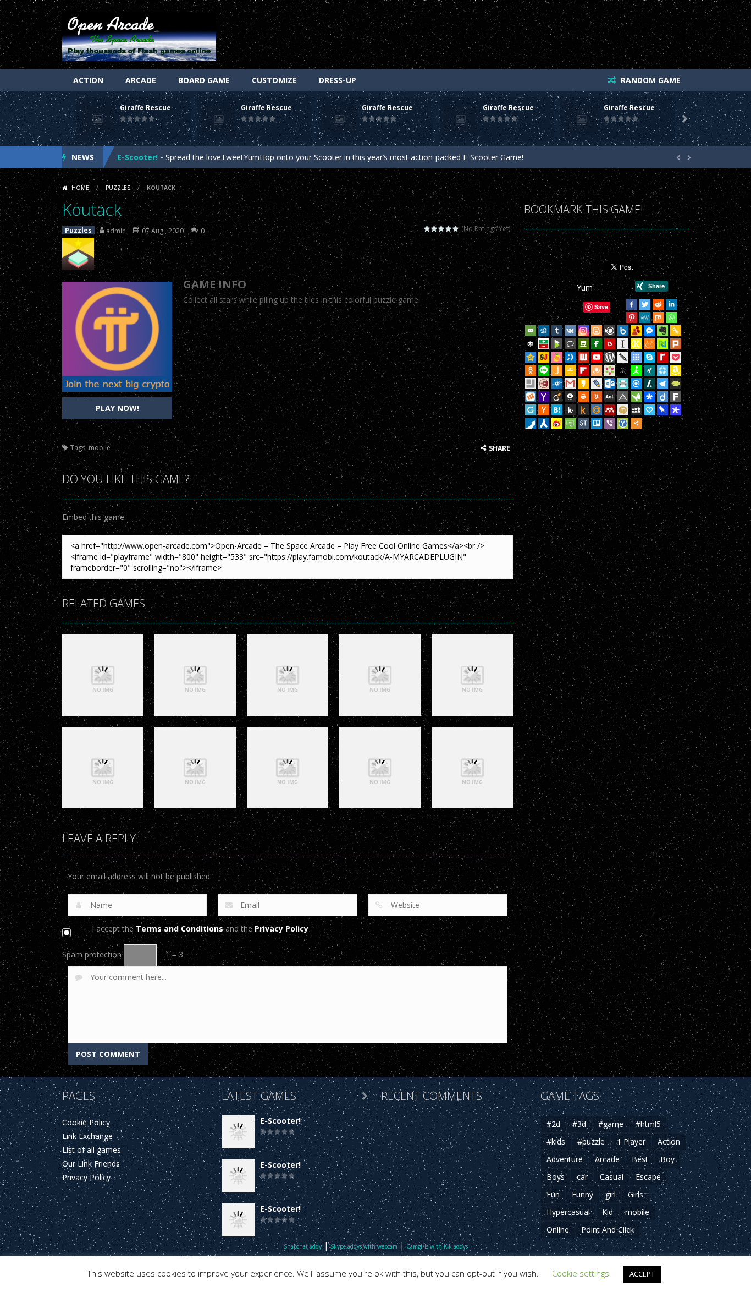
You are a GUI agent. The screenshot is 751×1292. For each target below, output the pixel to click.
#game (610, 1124)
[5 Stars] (456, 229)
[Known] (636, 343)
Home (80, 187)
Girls (635, 1194)
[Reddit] (658, 304)
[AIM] (636, 370)
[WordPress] (609, 357)
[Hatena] (556, 409)
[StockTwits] (583, 423)
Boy (667, 1159)
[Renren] (543, 423)
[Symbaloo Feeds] (636, 357)
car (582, 1176)
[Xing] (649, 370)
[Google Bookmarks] (609, 343)
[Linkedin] (671, 304)
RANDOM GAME (650, 80)
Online (557, 1229)
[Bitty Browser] (530, 383)
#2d (553, 1124)
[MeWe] (644, 317)
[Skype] (649, 357)
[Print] (583, 396)
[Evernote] (662, 330)
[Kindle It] (583, 409)
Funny (582, 1194)
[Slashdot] (649, 383)
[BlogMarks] (556, 343)
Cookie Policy (86, 1122)
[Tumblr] (556, 330)
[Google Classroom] (570, 370)
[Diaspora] (649, 396)
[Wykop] (530, 396)
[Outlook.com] (609, 383)
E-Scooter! (137, 157)
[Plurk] (675, 343)
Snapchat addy (303, 1246)
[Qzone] (530, 357)
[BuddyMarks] (636, 330)
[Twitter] (644, 304)
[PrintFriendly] (622, 383)
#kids (555, 1141)
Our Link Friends (91, 1163)
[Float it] (662, 370)
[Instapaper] (622, 343)
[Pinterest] (631, 317)
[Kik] (570, 409)
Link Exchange (87, 1136)
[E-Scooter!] (238, 1131)
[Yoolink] (622, 423)
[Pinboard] (662, 409)
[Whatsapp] (671, 317)
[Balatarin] (543, 343)
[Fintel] (596, 343)
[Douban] (583, 343)
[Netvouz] (662, 343)
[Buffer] (530, 343)
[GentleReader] (530, 409)
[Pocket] (675, 357)
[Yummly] (596, 396)
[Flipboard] (583, 370)
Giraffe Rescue (145, 107)
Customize (274, 80)
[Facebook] (631, 304)
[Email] (530, 330)
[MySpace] (636, 409)
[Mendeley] (609, 409)
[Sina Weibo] (556, 423)
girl (610, 1194)
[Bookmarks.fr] (609, 370)
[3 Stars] (441, 229)
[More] (636, 423)
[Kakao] (583, 383)
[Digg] (543, 330)
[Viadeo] (556, 396)
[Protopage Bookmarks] (675, 409)
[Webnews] (583, 357)
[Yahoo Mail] (543, 396)
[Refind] (636, 383)
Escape (648, 1176)
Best (640, 1159)
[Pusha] (530, 423)
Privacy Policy (281, 928)
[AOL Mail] (609, 396)
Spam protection (92, 954)
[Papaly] (649, 409)
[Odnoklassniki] (530, 370)
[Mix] (658, 317)
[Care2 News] (636, 396)
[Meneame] (649, 343)
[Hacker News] (543, 409)
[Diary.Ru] (543, 383)
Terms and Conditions (179, 928)
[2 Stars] (434, 229)
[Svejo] (556, 357)
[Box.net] (622, 330)
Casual (611, 1176)
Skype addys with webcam (363, 1246)
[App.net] (622, 396)
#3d (579, 1124)
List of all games (91, 1150)
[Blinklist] (609, 330)
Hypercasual (568, 1212)
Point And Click (607, 1229)
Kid (607, 1212)
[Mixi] (622, 409)
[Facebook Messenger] (649, 330)
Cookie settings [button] (580, 1273)
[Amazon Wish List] (675, 370)
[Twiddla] (622, 357)
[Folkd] (556, 383)
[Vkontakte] (570, 330)
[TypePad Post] (675, 383)
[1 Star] (427, 229)
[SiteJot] (543, 357)
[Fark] (675, 396)
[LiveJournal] (596, 383)
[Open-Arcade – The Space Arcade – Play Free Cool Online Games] (139, 35)
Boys (555, 1176)
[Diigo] (662, 396)
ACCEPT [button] (642, 1274)
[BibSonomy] (622, 370)
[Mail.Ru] (596, 409)
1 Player (631, 1141)
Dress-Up (337, 80)
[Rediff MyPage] (662, 357)
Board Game (204, 80)
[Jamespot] (556, 370)
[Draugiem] (596, 370)
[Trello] (596, 423)
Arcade (140, 80)
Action (88, 80)
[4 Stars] (448, 229)
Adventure (564, 1159)
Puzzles (118, 187)
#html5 (648, 1124)
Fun (553, 1194)
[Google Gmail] (570, 383)
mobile (100, 447)
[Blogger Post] (596, 330)
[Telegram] (662, 383)
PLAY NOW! (117, 408)
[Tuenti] (570, 357)
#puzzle (591, 1141)
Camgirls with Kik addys (437, 1246)
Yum (585, 287)
